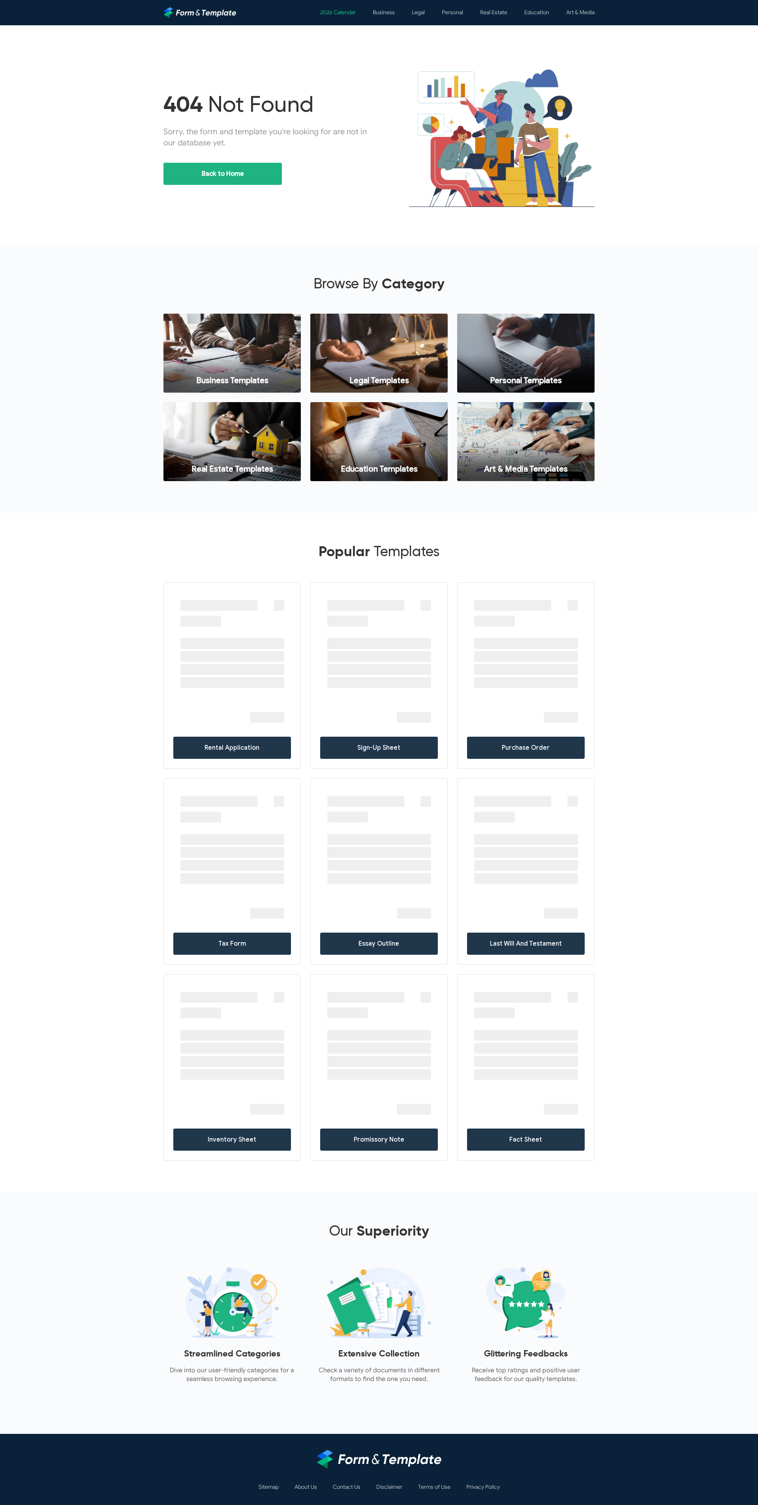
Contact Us (346, 1487)
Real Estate (493, 12)
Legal (418, 12)
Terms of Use (434, 1487)
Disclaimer (389, 1487)
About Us (306, 1487)
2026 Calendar (338, 12)
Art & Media (580, 12)
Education (536, 12)
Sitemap (269, 1487)
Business (384, 12)
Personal (452, 12)
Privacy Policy (483, 1487)
